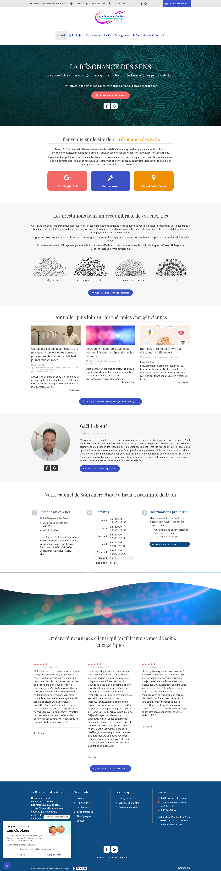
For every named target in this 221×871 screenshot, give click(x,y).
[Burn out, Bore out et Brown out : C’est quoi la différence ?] (165, 335)
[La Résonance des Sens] (110, 24)
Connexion (184, 867)
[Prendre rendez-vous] (171, 266)
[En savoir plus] (50, 266)
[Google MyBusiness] (145, 4)
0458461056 (50, 530)
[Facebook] (141, 4)
